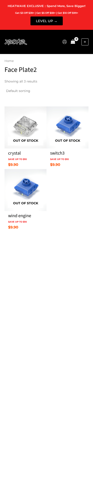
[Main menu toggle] (84, 41)
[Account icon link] (64, 42)
